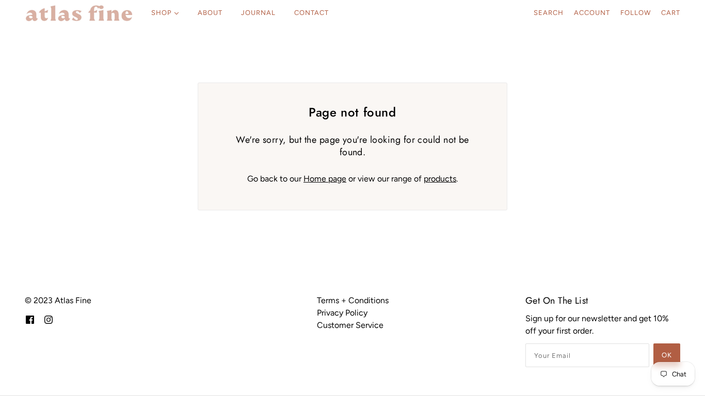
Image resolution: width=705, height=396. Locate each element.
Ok (667, 355)
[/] (79, 13)
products (440, 179)
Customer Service (350, 325)
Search (549, 12)
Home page (324, 179)
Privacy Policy (342, 313)
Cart (670, 12)
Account (592, 12)
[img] (30, 319)
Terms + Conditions (353, 300)
